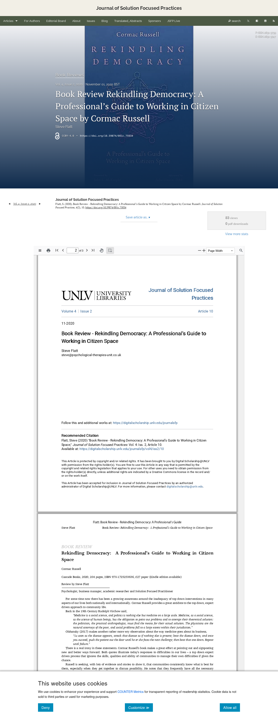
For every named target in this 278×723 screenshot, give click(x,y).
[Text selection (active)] (110, 250)
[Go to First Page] (57, 250)
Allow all (231, 707)
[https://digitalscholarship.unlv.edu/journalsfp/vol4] (68, 311)
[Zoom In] (204, 250)
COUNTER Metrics (130, 691)
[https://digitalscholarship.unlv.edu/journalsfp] (181, 290)
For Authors (32, 21)
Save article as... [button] (138, 217)
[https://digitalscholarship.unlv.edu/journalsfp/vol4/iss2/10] (205, 311)
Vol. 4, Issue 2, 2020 (69, 84)
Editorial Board (56, 21)
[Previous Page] (63, 250)
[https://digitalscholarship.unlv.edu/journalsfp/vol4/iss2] (85, 311)
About (76, 21)
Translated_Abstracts (128, 21)
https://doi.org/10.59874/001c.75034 (106, 135)
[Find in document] (241, 250)
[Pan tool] (101, 250)
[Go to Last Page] (93, 250)
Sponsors (154, 21)
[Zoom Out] (199, 250)
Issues (91, 21)
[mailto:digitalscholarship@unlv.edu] (185, 486)
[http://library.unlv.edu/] (96, 296)
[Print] (48, 250)
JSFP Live (173, 21)
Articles (8, 21)
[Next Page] (86, 250)
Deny (47, 707)
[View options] (40, 250)
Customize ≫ (140, 707)
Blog (104, 21)
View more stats (236, 234)
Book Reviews (69, 75)
